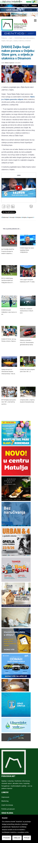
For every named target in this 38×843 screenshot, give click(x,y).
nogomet (30, 217)
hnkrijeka (18, 217)
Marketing (4, 801)
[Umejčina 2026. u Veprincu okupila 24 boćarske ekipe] (28, 392)
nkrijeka (24, 217)
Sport (10, 38)
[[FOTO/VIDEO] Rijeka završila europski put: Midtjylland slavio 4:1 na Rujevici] (9, 270)
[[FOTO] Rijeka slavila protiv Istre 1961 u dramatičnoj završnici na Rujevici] (9, 392)
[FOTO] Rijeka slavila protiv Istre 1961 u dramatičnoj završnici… (8, 402)
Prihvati (26, 838)
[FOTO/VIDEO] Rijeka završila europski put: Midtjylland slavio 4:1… (7, 280)
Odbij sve (17, 838)
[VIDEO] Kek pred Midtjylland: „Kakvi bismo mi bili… (9, 312)
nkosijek (12, 217)
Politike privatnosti (8, 809)
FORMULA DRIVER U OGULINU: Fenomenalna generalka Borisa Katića (27, 342)
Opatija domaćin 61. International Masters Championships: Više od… (8, 372)
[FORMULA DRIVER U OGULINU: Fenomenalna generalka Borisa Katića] (28, 332)
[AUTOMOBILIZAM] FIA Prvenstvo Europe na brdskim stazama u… (7, 251)
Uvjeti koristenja (7, 805)
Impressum (5, 797)
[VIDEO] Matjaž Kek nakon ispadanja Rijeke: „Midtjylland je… (27, 250)
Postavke (6, 838)
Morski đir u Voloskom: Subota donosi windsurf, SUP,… (26, 311)
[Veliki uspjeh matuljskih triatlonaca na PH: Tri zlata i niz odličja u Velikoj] (28, 271)
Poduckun (4, 38)
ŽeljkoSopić (5, 217)
